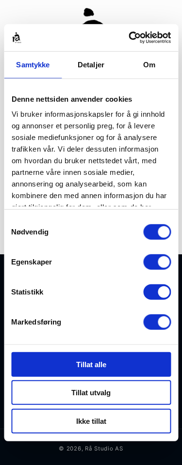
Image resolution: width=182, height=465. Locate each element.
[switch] (157, 261)
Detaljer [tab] (91, 64)
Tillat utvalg (91, 392)
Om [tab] (149, 64)
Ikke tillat (91, 421)
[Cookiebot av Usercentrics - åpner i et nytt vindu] (129, 37)
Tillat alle (91, 364)
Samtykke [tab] (33, 64)
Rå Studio (99, 448)
